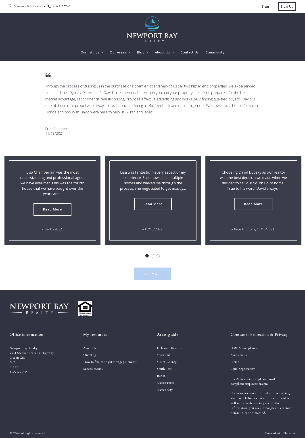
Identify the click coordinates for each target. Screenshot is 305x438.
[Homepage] (152, 29)
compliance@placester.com (249, 384)
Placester (289, 433)
